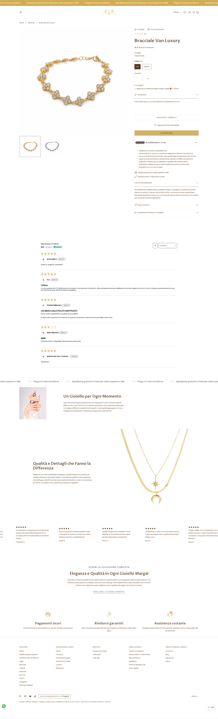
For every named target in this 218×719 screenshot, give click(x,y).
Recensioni (60, 668)
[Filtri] (155, 245)
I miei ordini (96, 654)
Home (21, 23)
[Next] (122, 81)
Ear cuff (22, 675)
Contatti (59, 665)
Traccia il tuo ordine (63, 661)
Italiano (176, 12)
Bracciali (31, 23)
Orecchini (22, 671)
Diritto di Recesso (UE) (137, 665)
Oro (137, 66)
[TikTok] (35, 696)
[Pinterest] (20, 696)
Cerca (168, 661)
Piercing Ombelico (26, 685)
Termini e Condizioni (136, 651)
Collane (22, 668)
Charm (21, 678)
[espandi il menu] (20, 12)
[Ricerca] (184, 12)
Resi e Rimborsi (134, 658)
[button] (193, 12)
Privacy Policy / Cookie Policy (139, 654)
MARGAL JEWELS (31, 702)
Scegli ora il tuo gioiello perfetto (109, 592)
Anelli (21, 661)
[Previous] (24, 81)
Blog (167, 654)
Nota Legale (133, 668)
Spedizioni (133, 661)
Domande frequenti (63, 658)
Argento (147, 66)
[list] (73, 81)
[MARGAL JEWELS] (109, 12)
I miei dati (96, 658)
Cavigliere (23, 682)
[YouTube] (30, 696)
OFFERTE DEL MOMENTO (29, 658)
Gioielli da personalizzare (28, 654)
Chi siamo (59, 654)
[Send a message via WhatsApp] (3, 706)
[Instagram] (25, 696)
